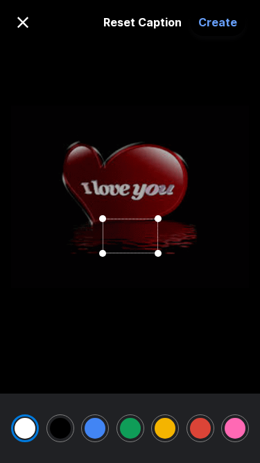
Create (217, 22)
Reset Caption (142, 22)
